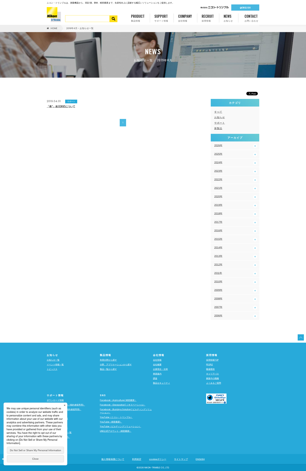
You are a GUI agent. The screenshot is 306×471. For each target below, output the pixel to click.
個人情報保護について (112, 459)
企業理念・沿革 (160, 369)
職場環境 (210, 369)
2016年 (218, 230)
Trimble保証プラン (56, 414)
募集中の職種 (212, 378)
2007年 (218, 307)
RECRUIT (208, 17)
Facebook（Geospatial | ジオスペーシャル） (122, 404)
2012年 (218, 264)
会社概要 (157, 364)
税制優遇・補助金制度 (57, 418)
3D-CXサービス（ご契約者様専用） (64, 409)
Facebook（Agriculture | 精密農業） (118, 400)
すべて (218, 112)
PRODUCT (137, 17)
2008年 (218, 298)
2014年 (218, 247)
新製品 (218, 128)
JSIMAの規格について (57, 427)
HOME (54, 28)
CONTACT (251, 17)
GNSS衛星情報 (54, 423)
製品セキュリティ (161, 382)
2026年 (218, 145)
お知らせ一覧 (53, 359)
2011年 (218, 273)
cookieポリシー (157, 459)
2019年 (218, 205)
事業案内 (157, 373)
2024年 (218, 162)
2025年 (218, 153)
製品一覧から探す (108, 369)
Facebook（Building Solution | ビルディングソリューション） (126, 411)
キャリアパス (212, 373)
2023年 (218, 170)
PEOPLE (209, 364)
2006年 (218, 315)
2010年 (218, 281)
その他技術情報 (54, 441)
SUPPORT (161, 17)
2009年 (218, 290)
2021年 (218, 187)
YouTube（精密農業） (111, 421)
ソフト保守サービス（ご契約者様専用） (66, 404)
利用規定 (136, 459)
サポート (219, 123)
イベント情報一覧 (55, 364)
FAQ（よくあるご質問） (58, 437)
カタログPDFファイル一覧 (59, 432)
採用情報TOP (212, 359)
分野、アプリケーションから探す (116, 364)
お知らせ (219, 117)
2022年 (218, 179)
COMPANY (185, 17)
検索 (114, 18)
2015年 (218, 239)
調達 (155, 378)
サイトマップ (181, 459)
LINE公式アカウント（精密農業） (115, 431)
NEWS (228, 17)
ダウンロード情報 (55, 400)
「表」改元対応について (61, 106)
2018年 (218, 213)
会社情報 (157, 359)
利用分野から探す (108, 359)
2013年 (218, 256)
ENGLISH (246, 7)
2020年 (218, 196)
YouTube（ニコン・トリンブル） (116, 417)
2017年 (218, 222)
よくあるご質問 (213, 382)
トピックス (52, 369)
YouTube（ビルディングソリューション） (120, 426)
